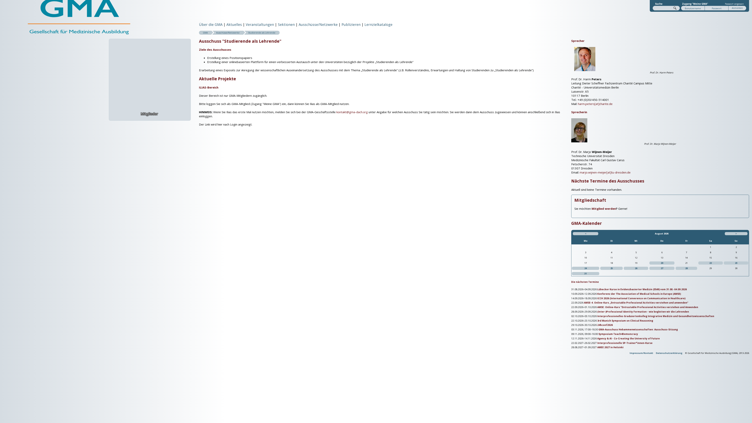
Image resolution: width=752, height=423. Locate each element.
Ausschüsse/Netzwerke (318, 24)
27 (662, 268)
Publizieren (351, 24)
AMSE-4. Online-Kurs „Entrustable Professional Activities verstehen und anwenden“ (636, 302)
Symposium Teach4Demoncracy (618, 334)
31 (585, 273)
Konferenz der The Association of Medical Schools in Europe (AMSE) (639, 294)
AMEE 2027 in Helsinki (610, 347)
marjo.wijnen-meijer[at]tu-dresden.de (605, 172)
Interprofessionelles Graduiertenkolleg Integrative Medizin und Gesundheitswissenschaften (655, 316)
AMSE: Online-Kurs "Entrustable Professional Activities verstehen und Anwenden (647, 307)
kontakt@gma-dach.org (352, 112)
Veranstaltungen (260, 24)
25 (611, 268)
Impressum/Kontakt (641, 353)
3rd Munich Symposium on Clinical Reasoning (625, 320)
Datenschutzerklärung (669, 353)
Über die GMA (210, 24)
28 (686, 268)
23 (736, 262)
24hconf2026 (605, 325)
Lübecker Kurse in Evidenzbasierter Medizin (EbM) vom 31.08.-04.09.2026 (642, 289)
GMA (205, 32)
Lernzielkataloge (378, 24)
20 (662, 262)
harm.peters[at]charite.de (595, 104)
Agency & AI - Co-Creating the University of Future (628, 338)
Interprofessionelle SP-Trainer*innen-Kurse (625, 343)
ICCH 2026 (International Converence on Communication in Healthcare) (641, 298)
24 (585, 268)
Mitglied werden (604, 209)
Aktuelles (234, 24)
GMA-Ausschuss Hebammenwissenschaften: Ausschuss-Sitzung (638, 329)
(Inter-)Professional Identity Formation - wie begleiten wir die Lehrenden (643, 311)
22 (710, 262)
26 (636, 268)
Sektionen (286, 24)
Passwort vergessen (734, 4)
